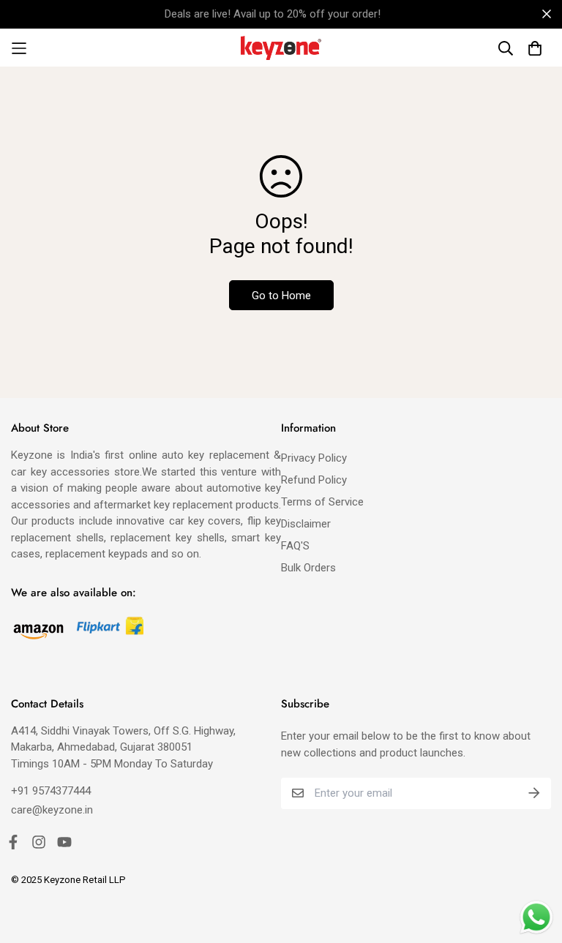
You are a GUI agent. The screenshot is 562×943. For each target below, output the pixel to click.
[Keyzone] (281, 48)
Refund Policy (314, 479)
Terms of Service (322, 501)
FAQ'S (295, 545)
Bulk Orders (308, 567)
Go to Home (281, 295)
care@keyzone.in (52, 809)
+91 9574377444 (51, 790)
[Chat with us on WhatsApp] (536, 917)
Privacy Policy (314, 458)
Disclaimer (306, 523)
